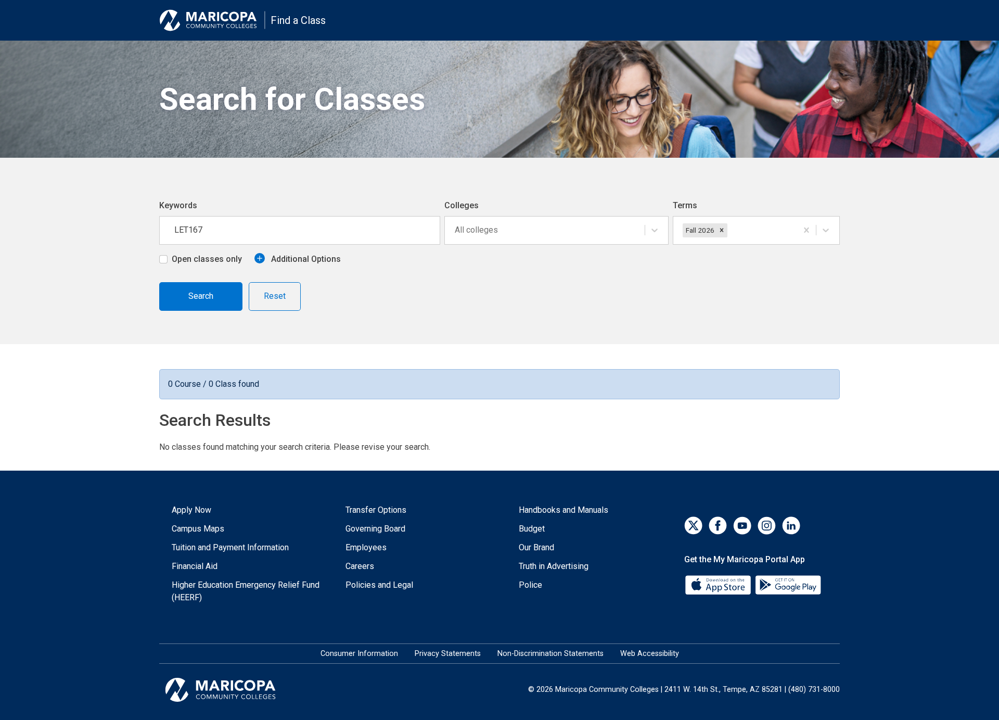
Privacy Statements (448, 653)
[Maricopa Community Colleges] (233, 689)
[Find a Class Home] (212, 20)
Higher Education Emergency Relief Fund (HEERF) (245, 591)
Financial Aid (194, 566)
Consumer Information (359, 653)
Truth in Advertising (553, 566)
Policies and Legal (379, 585)
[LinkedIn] (791, 525)
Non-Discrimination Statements (550, 653)
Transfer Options (375, 510)
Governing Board (375, 529)
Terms (685, 205)
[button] (721, 230)
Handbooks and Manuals (563, 510)
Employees (366, 547)
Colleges (461, 205)
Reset (275, 296)
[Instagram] (767, 525)
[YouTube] (742, 525)
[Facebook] (718, 525)
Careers (359, 566)
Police (530, 585)
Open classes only (207, 259)
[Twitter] (693, 525)
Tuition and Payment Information (230, 547)
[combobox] (456, 230)
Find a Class (298, 20)
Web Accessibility (649, 653)
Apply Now (191, 510)
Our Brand (536, 547)
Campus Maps (198, 529)
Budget (532, 529)
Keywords (178, 205)
